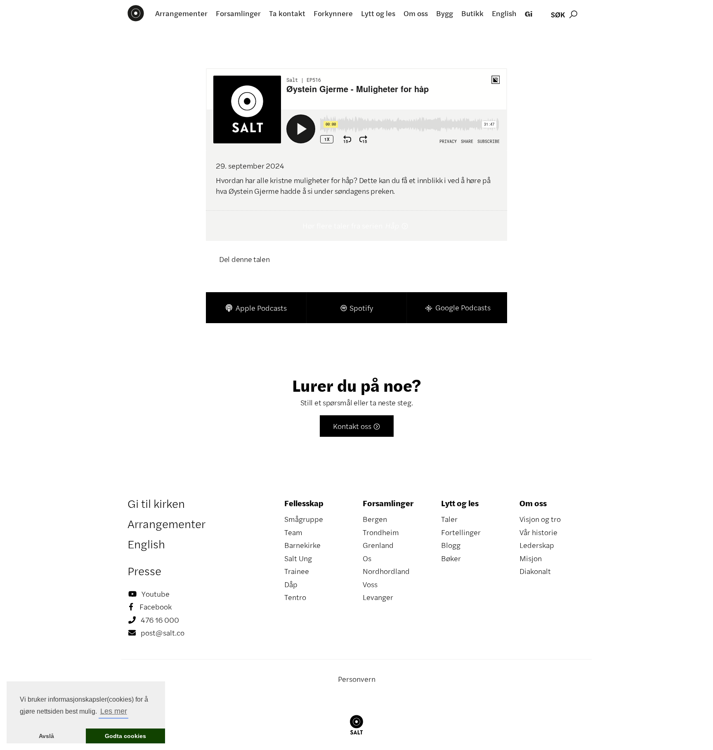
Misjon (530, 558)
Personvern (356, 679)
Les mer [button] (113, 711)
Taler (449, 519)
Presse (144, 571)
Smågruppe (303, 519)
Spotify (356, 308)
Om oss (416, 13)
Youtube (149, 594)
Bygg (444, 13)
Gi (528, 13)
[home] (135, 13)
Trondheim (381, 532)
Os (367, 558)
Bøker (451, 558)
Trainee (296, 571)
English (504, 13)
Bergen (375, 519)
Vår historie (538, 532)
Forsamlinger (238, 13)
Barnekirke (302, 545)
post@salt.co (156, 633)
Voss (370, 584)
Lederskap (536, 545)
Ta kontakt (287, 13)
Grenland (378, 545)
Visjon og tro (540, 519)
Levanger (378, 597)
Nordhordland (386, 571)
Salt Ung (298, 558)
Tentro (295, 597)
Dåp (290, 584)
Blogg (450, 545)
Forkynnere (333, 13)
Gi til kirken (156, 503)
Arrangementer (181, 13)
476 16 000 (153, 620)
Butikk (472, 13)
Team (293, 532)
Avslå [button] (46, 736)
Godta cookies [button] (125, 736)
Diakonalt (535, 571)
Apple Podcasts (256, 308)
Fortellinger (461, 532)
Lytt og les (378, 13)
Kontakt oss (356, 426)
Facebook (150, 607)
